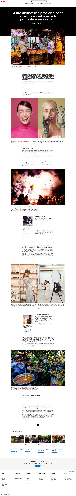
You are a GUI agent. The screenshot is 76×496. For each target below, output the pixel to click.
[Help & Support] (51, 3)
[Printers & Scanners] (39, 3)
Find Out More (14, 451)
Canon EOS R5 (14, 141)
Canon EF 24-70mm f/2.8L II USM (20, 210)
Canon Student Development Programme (47, 162)
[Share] (38, 425)
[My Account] (74, 1)
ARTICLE (39, 444)
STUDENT (12, 444)
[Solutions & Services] (46, 3)
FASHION (26, 444)
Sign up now (37, 465)
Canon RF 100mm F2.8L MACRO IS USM (23, 141)
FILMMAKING (53, 444)
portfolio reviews (36, 344)
